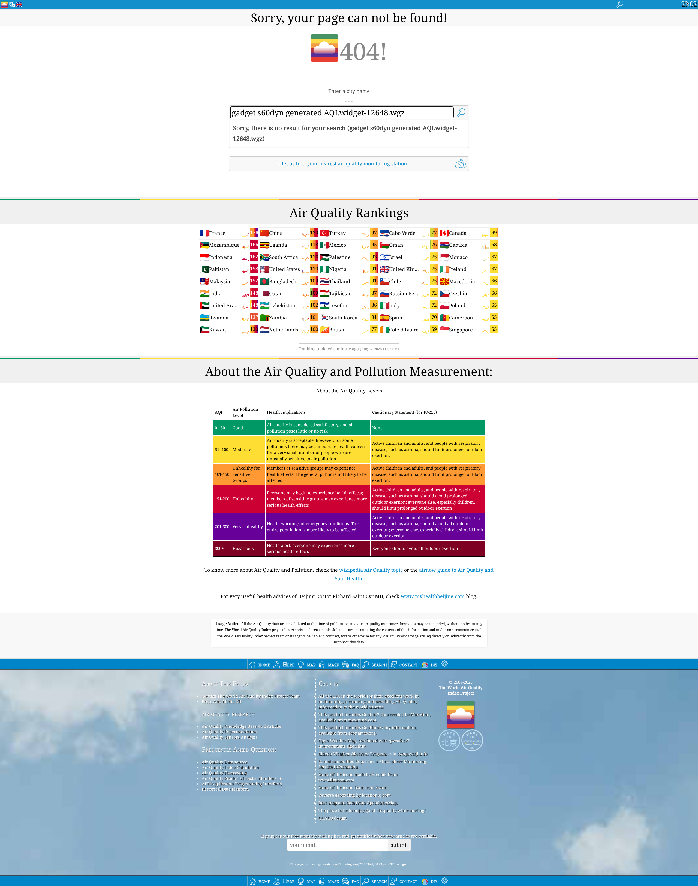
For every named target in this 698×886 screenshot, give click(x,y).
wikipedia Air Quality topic (371, 570)
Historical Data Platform (225, 789)
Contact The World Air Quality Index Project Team (251, 696)
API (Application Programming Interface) (242, 783)
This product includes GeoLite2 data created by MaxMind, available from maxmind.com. (374, 717)
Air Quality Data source (224, 762)
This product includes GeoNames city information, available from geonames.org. (367, 730)
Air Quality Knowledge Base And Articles (242, 726)
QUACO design (332, 818)
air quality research (228, 714)
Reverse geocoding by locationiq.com (354, 795)
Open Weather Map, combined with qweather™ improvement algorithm (364, 743)
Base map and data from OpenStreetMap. (358, 802)
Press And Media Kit (221, 701)
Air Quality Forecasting (224, 772)
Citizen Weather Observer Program (352, 753)
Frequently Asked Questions (239, 749)
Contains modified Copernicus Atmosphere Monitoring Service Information (372, 764)
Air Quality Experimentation (229, 731)
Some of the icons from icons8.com (352, 787)
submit (399, 844)
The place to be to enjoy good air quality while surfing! (372, 810)
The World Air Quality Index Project (460, 690)
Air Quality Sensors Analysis (229, 737)
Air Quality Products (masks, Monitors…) (241, 778)
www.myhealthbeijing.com (433, 596)
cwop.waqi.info (412, 753)
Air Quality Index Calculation (230, 767)
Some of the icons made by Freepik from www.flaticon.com (358, 777)
